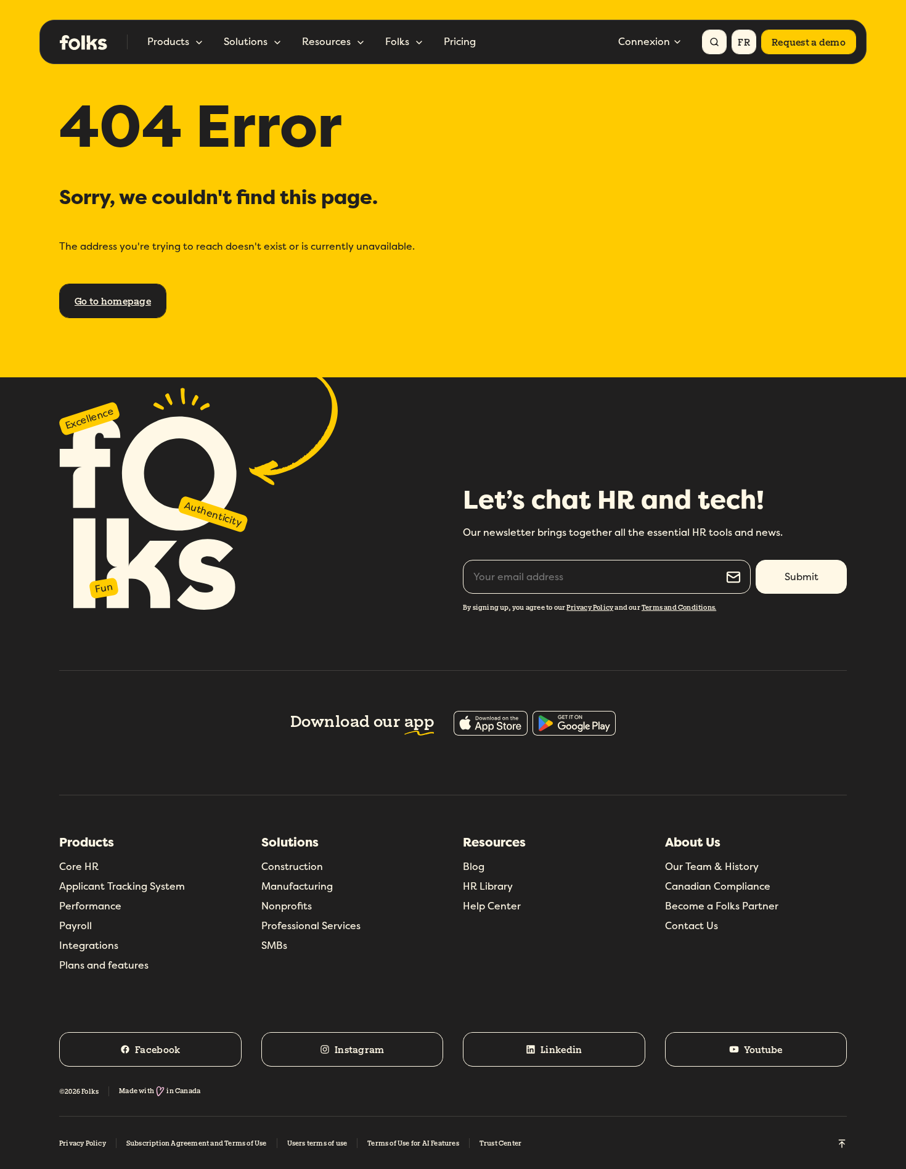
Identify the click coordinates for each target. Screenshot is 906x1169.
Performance (90, 906)
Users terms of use (317, 1143)
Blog (473, 866)
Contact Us (691, 925)
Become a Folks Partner (721, 906)
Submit (801, 576)
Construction (292, 866)
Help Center (492, 906)
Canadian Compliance (717, 886)
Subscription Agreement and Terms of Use (196, 1143)
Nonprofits (286, 906)
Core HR (79, 866)
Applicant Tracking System (122, 886)
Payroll (75, 925)
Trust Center (500, 1143)
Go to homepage (113, 300)
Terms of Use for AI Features (413, 1143)
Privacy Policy (589, 607)
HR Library (488, 886)
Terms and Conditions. (679, 607)
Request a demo (809, 41)
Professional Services (311, 925)
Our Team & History (712, 866)
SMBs (274, 945)
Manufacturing (297, 886)
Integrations (88, 945)
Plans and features (104, 965)
